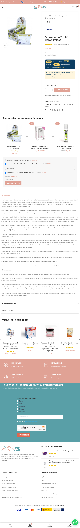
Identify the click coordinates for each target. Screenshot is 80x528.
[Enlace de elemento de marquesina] (39, 2)
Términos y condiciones (8, 487)
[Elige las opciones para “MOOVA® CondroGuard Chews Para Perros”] (69, 338)
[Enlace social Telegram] (62, 110)
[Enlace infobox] (54, 365)
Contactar (44, 490)
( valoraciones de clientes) (61, 44)
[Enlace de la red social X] (55, 110)
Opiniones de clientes (47, 487)
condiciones (60, 67)
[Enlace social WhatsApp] (60, 110)
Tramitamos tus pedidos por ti (50, 494)
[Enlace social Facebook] (53, 110)
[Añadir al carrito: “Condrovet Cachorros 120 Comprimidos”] (30, 338)
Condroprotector (50, 18)
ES (58, 505)
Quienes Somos (46, 477)
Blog (42, 480)
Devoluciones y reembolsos (9, 490)
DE (64, 505)
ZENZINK (54, 505)
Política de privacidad (8, 483)
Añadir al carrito (62, 90)
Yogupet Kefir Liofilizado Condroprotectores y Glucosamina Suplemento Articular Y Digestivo (49, 347)
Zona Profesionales (47, 497)
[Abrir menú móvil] (2, 7)
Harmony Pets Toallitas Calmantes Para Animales (40, 147)
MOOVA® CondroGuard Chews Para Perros (69, 344)
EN (61, 505)
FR (62, 505)
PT (59, 505)
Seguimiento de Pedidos (48, 483)
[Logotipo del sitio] (40, 7)
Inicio (46, 16)
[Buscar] (73, 7)
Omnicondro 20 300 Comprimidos (14, 147)
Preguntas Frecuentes (8, 494)
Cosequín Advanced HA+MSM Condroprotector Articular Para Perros (10, 346)
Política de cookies (7, 480)
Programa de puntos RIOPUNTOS (11, 497)
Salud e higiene (60, 16)
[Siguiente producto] (50, 22)
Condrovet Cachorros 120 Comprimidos (30, 344)
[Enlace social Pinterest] (57, 110)
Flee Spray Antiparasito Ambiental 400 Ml (65, 147)
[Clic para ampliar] (5, 45)
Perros (52, 16)
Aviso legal (4, 477)
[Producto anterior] (46, 22)
